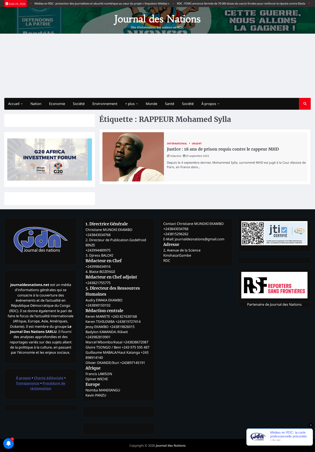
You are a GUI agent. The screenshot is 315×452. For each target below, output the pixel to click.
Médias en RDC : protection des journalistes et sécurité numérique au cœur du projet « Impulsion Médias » (92, 3)
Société (79, 103)
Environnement (104, 103)
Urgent (197, 143)
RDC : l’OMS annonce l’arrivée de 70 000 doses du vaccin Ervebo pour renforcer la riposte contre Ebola (232, 3)
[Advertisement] (157, 66)
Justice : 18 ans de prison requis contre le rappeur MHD (223, 149)
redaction (175, 155)
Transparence (27, 383)
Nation (35, 103)
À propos (208, 103)
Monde (151, 103)
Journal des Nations (157, 19)
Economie (57, 103)
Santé (169, 103)
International (177, 143)
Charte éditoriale (48, 378)
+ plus (130, 103)
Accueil (14, 103)
